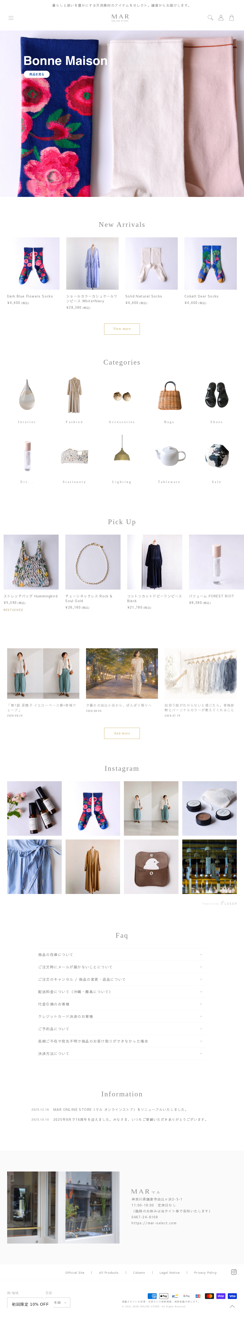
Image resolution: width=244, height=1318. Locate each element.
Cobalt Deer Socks (201, 296)
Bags (169, 422)
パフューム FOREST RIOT (211, 596)
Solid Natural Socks (144, 296)
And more (122, 733)
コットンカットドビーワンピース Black (154, 598)
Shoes (216, 422)
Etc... (27, 482)
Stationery (74, 482)
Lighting (122, 482)
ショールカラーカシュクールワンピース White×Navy (92, 298)
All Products (108, 1272)
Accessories (122, 422)
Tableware (169, 482)
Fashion (74, 422)
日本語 (56, 1302)
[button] (11, 18)
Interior (27, 422)
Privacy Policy (205, 1272)
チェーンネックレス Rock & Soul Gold (88, 598)
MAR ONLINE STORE (146, 1306)
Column (139, 1272)
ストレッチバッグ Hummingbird (31, 596)
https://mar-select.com (154, 1222)
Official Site (75, 1272)
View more (122, 329)
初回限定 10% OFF (30, 1304)
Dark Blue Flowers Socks (30, 296)
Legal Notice (170, 1272)
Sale (217, 482)
